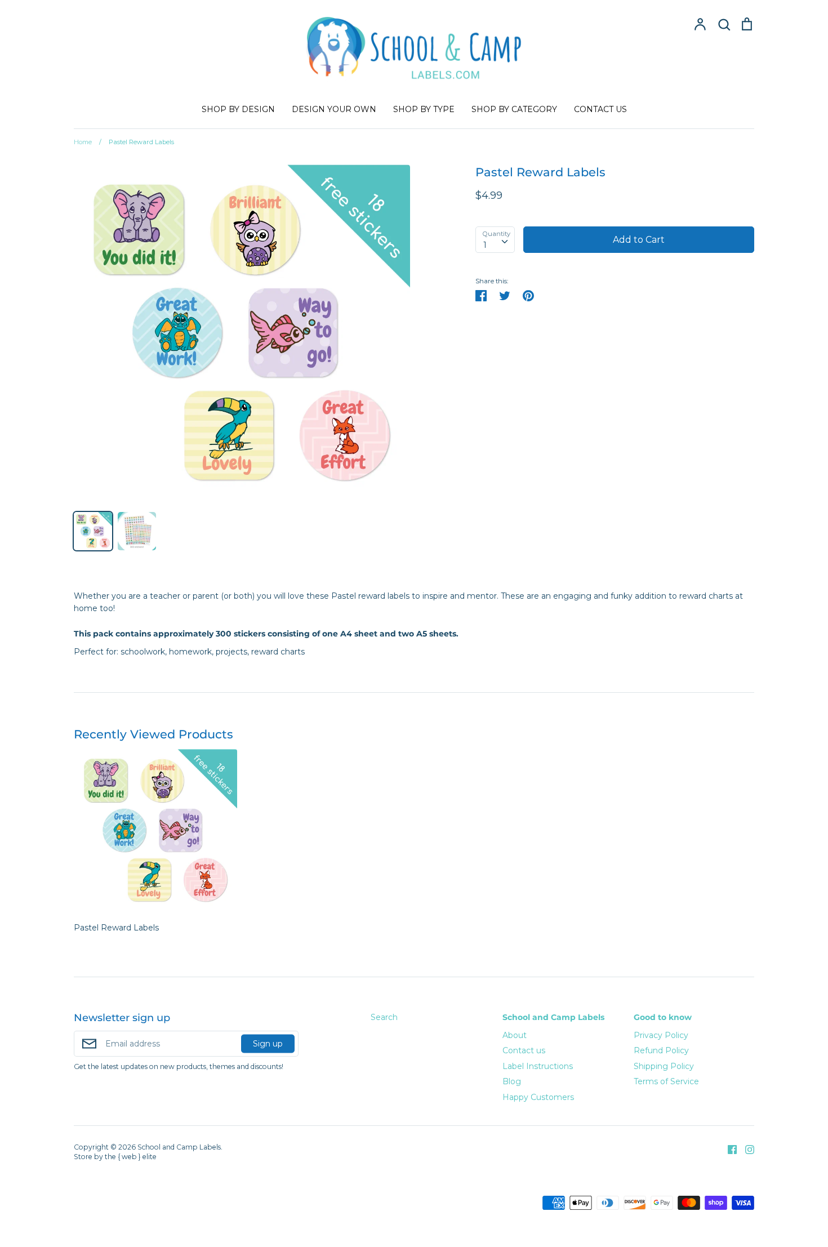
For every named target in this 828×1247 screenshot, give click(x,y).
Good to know (663, 1017)
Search (384, 1017)
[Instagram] (745, 1149)
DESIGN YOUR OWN (334, 109)
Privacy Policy (661, 1035)
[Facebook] (728, 1149)
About (514, 1035)
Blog (511, 1081)
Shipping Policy (664, 1066)
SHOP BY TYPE (424, 109)
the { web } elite (131, 1156)
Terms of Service (666, 1081)
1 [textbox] (485, 245)
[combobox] (495, 239)
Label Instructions (537, 1066)
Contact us (523, 1050)
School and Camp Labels (553, 1017)
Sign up (268, 1043)
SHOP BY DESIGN (238, 109)
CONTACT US (600, 109)
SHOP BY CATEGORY (514, 109)
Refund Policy (661, 1050)
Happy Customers (538, 1097)
